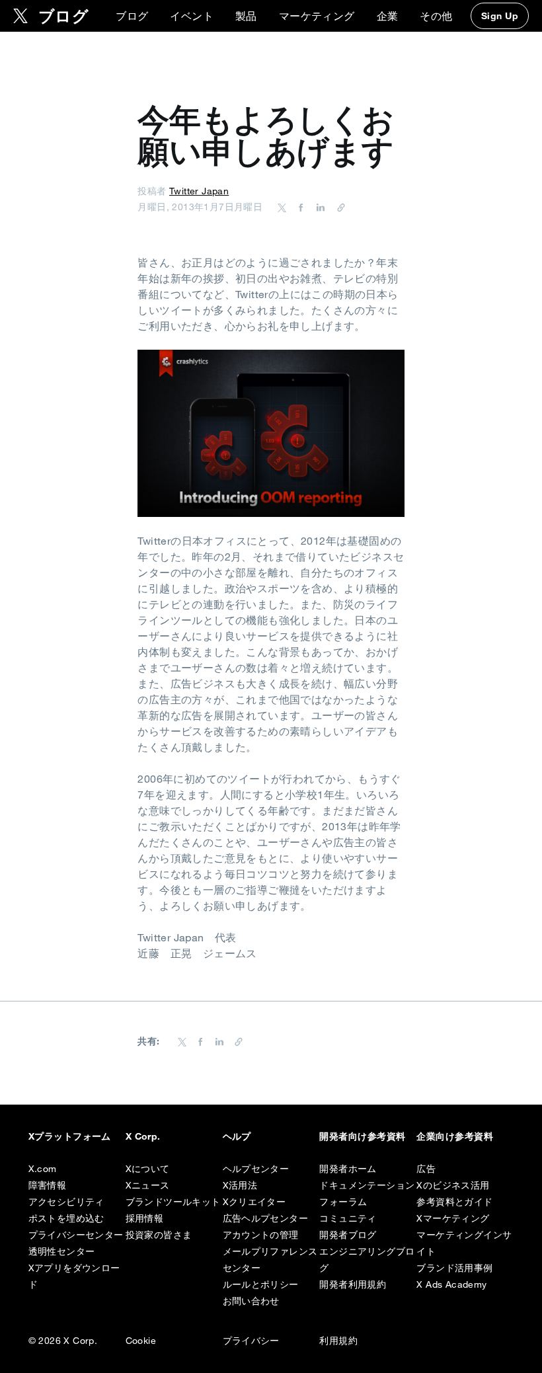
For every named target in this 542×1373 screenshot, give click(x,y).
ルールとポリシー (261, 1284)
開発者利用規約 (352, 1284)
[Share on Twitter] (282, 207)
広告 (426, 1169)
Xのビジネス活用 (452, 1185)
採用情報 (145, 1218)
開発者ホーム (347, 1169)
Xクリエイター (254, 1202)
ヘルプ (237, 1136)
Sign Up (499, 16)
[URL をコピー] (337, 207)
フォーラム (343, 1202)
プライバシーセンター (76, 1235)
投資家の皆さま (159, 1235)
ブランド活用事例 (454, 1268)
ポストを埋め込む (66, 1218)
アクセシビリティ (66, 1202)
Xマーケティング (452, 1218)
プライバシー (251, 1341)
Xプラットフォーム (69, 1136)
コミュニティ (347, 1218)
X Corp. (143, 1136)
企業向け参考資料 (454, 1136)
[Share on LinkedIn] (319, 207)
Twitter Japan (199, 191)
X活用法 (240, 1185)
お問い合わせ (251, 1301)
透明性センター (61, 1251)
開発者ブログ (347, 1235)
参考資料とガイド (454, 1202)
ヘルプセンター (256, 1169)
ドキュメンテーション (366, 1185)
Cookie (141, 1341)
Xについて (148, 1169)
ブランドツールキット (173, 1202)
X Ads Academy (451, 1284)
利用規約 (338, 1341)
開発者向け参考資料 (362, 1136)
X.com (42, 1169)
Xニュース (148, 1185)
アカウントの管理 (261, 1235)
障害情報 (47, 1185)
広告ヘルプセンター (266, 1218)
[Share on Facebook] (299, 207)
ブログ (132, 15)
